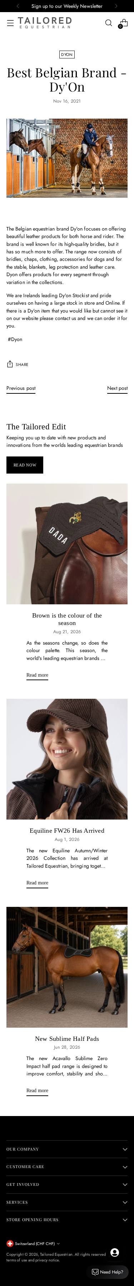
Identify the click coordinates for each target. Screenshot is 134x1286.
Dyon (67, 54)
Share (22, 364)
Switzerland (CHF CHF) (35, 1243)
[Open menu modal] (10, 23)
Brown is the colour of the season (67, 619)
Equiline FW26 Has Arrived (67, 830)
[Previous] (18, 6)
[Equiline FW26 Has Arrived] (67, 759)
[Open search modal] (108, 23)
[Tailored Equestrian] (44, 23)
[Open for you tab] (114, 1252)
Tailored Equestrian (56, 1254)
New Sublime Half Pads (67, 1038)
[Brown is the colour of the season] (67, 544)
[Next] (116, 6)
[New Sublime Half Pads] (67, 967)
